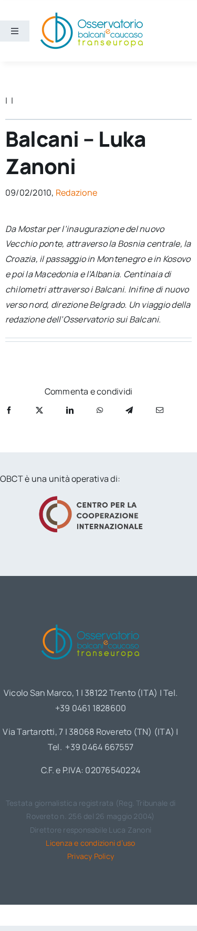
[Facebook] (9, 410)
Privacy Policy (90, 856)
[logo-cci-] (90, 499)
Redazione (76, 192)
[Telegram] (129, 410)
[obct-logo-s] (91, 15)
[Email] (160, 410)
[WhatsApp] (99, 410)
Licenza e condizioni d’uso (90, 843)
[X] (39, 410)
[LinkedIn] (70, 410)
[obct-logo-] (90, 622)
